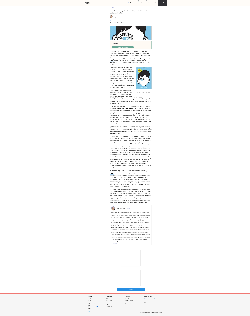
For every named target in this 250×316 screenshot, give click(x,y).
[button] (125, 16)
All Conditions (109, 306)
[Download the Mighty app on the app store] (148, 299)
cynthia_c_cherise (114, 243)
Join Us (162, 3)
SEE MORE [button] (131, 289)
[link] (88, 3)
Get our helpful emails (123, 47)
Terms (161, 312)
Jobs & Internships (91, 301)
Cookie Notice (90, 308)
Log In (155, 2)
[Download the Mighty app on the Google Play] (159, 299)
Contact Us (127, 298)
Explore (141, 2)
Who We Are (90, 298)
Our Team (89, 300)
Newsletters (132, 2)
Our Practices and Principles (93, 303)
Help (89, 305)
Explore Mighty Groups (129, 300)
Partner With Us (109, 300)
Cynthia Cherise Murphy (118, 16)
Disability (112, 8)
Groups (149, 2)
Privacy (158, 312)
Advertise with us (109, 301)
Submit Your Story (109, 298)
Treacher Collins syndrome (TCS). (125, 108)
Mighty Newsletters (128, 301)
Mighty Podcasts (128, 303)
